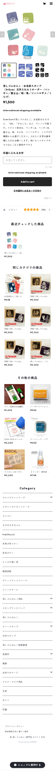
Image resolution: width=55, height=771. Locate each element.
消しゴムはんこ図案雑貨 (14, 645)
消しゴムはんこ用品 (12, 599)
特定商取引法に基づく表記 (16, 731)
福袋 (4, 663)
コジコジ (6, 516)
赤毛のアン (8, 553)
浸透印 (5, 654)
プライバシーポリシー (14, 726)
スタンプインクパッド (13, 608)
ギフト (5, 700)
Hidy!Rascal (8, 534)
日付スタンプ (9, 635)
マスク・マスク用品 (12, 682)
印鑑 (4, 709)
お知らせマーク (10, 672)
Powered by (24, 742)
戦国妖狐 (6, 571)
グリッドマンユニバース (14, 580)
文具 (4, 691)
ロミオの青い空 (10, 562)
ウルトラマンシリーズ (13, 497)
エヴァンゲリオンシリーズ (16, 506)
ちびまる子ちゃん (11, 525)
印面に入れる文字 (13, 153)
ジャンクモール (10, 589)
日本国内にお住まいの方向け (27, 190)
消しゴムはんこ (10, 617)
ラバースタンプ (10, 626)
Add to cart (27, 181)
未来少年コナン (10, 543)
